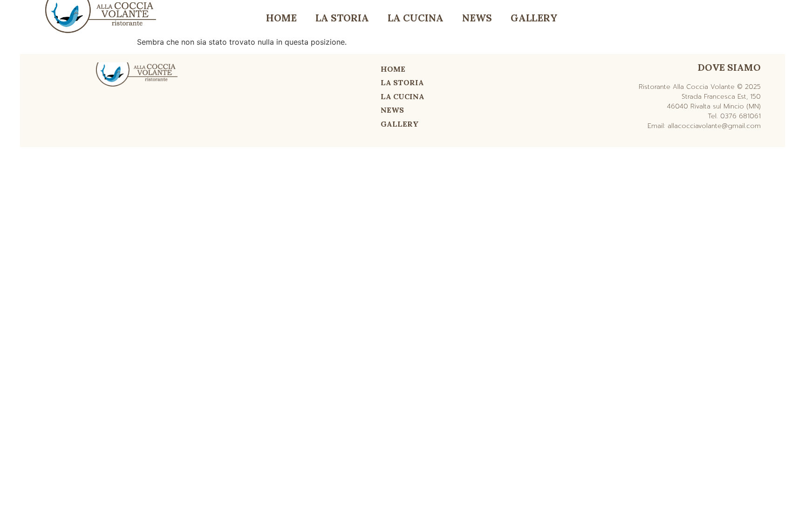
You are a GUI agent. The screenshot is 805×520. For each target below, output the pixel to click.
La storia (342, 18)
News (477, 18)
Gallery (534, 18)
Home (281, 18)
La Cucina (415, 18)
